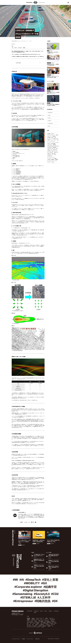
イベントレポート (53, 139)
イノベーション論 (55, 142)
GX (51, 149)
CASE (12, 47)
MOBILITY (16, 47)
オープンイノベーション (53, 160)
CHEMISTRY (56, 152)
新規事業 (49, 133)
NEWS (49, 126)
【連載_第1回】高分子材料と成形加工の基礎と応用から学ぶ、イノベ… (53, 555)
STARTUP (49, 150)
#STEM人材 (28, 597)
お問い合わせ (38, 638)
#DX (55, 601)
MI (27, 624)
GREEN (49, 115)
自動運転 (24, 47)
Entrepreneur (57, 146)
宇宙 (55, 137)
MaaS (52, 150)
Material (53, 133)
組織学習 (54, 144)
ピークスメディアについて (16, 638)
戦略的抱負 (54, 147)
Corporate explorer (51, 146)
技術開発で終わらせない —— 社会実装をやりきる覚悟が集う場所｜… (39, 560)
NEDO (53, 162)
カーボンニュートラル (51, 157)
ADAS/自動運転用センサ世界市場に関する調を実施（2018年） (25, 460)
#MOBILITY (32, 583)
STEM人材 (49, 148)
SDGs (55, 154)
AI (30, 624)
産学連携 (49, 137)
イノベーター (50, 142)
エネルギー (49, 162)
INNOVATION (50, 112)
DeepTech (49, 153)
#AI (21, 579)
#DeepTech (33, 579)
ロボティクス (50, 136)
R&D (58, 139)
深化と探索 (53, 153)
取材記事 (54, 136)
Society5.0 (49, 154)
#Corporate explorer (28, 587)
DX (54, 148)
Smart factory (50, 144)
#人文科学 (44, 597)
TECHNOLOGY (20, 47)
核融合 (57, 134)
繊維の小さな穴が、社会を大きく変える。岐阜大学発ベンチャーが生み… (53, 567)
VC (48, 160)
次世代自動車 (53, 143)
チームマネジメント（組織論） (52, 158)
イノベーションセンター (51, 141)
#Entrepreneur (23, 601)
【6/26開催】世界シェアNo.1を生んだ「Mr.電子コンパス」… (39, 555)
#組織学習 (50, 587)
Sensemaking (50, 147)
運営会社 (23, 638)
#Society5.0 (42, 594)
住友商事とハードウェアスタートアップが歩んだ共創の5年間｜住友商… (39, 566)
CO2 (52, 148)
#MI (15, 579)
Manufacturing (55, 138)
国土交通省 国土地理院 (16, 279)
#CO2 (55, 594)
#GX (44, 583)
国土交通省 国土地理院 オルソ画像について (19, 310)
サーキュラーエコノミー (51, 134)
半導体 (49, 139)
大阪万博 (49, 159)
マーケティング (50, 138)
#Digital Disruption (35, 590)
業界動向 (53, 159)
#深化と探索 (50, 579)
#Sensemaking (22, 594)
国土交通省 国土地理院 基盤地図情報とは (18, 350)
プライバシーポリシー (30, 638)
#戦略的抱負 (43, 601)
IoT (48, 152)
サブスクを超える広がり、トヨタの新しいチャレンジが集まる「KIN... (24, 542)
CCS (52, 154)
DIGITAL (49, 117)
